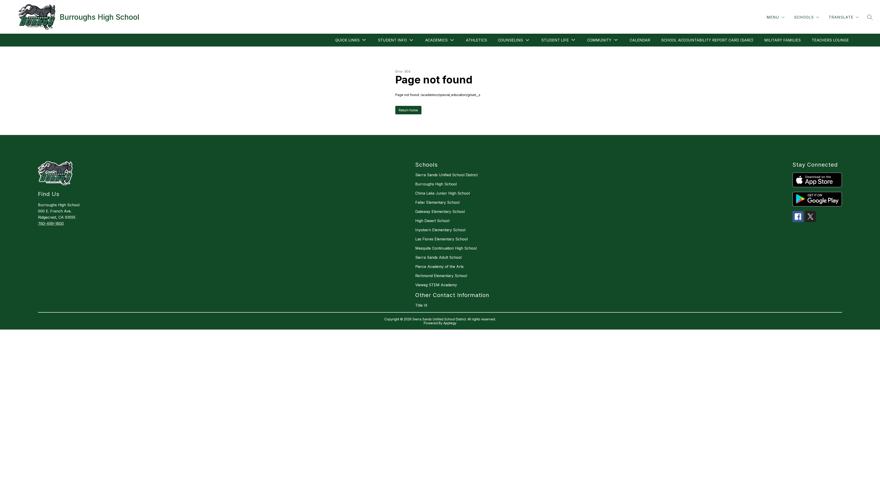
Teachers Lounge (830, 40)
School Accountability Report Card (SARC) (707, 40)
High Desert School (432, 220)
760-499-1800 (51, 223)
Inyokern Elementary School (440, 230)
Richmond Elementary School (441, 275)
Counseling (510, 40)
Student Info (392, 40)
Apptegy (449, 323)
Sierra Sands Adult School (438, 257)
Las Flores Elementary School (441, 239)
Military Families (782, 40)
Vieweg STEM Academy (436, 285)
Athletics (476, 40)
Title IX (421, 305)
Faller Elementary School (437, 202)
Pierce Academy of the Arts (439, 266)
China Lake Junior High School (442, 193)
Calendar (640, 40)
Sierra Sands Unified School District (446, 175)
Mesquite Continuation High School (446, 248)
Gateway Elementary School (440, 211)
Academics (436, 40)
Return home (408, 110)
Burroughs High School (436, 184)
